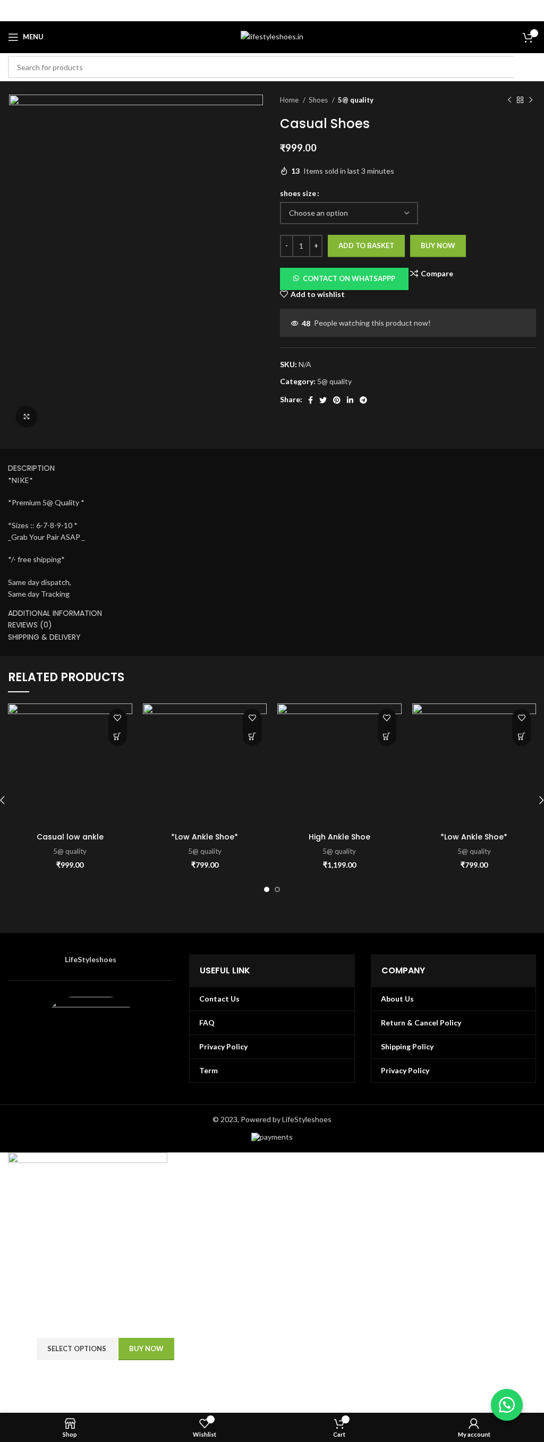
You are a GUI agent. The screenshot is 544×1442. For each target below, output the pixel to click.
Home (290, 100)
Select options (76, 1348)
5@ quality (355, 100)
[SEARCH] (525, 67)
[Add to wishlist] (117, 718)
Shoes (319, 100)
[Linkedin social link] (350, 400)
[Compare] (189, 1349)
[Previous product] (509, 100)
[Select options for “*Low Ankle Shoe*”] (252, 736)
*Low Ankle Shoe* (204, 837)
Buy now (438, 245)
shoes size (298, 193)
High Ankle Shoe (339, 837)
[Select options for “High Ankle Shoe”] (387, 736)
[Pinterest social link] (337, 400)
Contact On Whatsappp (349, 278)
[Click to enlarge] (26, 416)
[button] (344, 277)
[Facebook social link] (310, 400)
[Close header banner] (530, 10)
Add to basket (366, 245)
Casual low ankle (70, 837)
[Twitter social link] (323, 400)
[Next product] (530, 100)
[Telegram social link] (363, 400)
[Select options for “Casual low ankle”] (117, 736)
